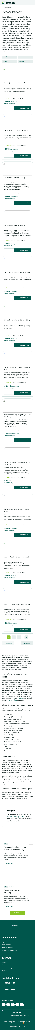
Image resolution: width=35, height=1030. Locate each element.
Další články (15, 912)
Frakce (5, 61)
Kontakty (4, 962)
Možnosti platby (6, 944)
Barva (21, 57)
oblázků (21, 698)
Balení (5, 57)
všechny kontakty (9, 994)
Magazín (4, 970)
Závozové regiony (7, 968)
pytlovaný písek (12, 700)
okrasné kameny (13, 817)
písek (22, 817)
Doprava (4, 942)
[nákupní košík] (29, 2)
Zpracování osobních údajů (9, 950)
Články (5, 844)
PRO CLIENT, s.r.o (19, 1026)
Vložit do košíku (24, 108)
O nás (3, 965)
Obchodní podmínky (7, 947)
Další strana (26, 643)
